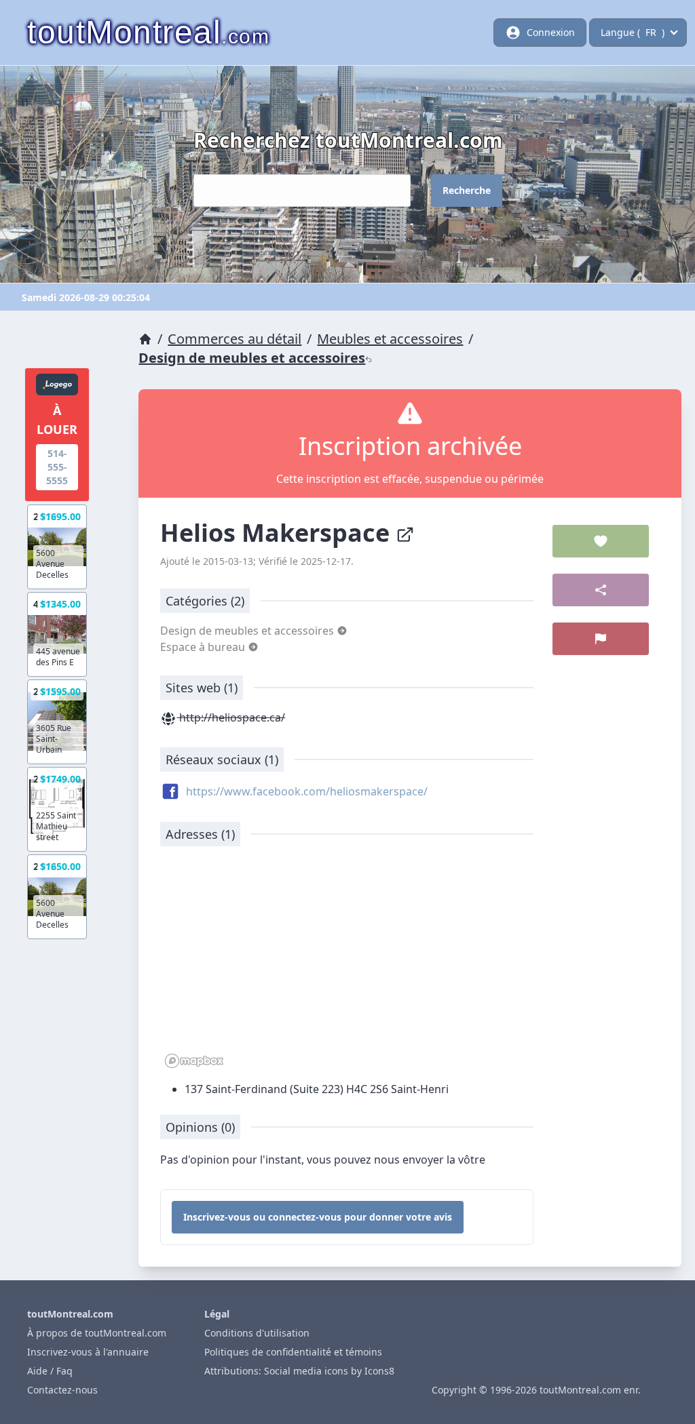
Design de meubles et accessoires (251, 358)
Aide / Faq (50, 1370)
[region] (346, 964)
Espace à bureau (204, 646)
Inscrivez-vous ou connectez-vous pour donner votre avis (317, 1216)
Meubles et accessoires (390, 339)
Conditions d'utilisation (256, 1332)
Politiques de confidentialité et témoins (293, 1351)
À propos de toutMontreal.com (96, 1332)
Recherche (467, 190)
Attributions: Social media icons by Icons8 (299, 1370)
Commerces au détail (234, 339)
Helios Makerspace (278, 532)
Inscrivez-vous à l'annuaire (88, 1351)
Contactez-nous (62, 1389)
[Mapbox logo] (194, 1061)
